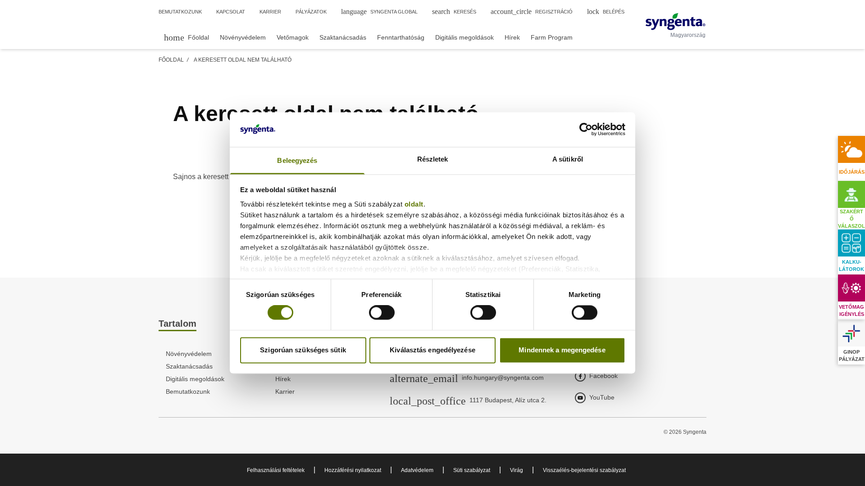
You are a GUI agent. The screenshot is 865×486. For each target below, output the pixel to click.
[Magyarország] (676, 22)
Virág (516, 470)
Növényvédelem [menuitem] (243, 37)
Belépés (605, 11)
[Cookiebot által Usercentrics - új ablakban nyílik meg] (585, 129)
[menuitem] (186, 37)
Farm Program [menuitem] (552, 37)
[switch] (382, 313)
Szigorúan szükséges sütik (303, 350)
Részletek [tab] (432, 159)
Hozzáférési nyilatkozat (352, 470)
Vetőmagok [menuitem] (293, 37)
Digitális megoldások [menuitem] (464, 37)
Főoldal (171, 60)
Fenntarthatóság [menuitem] (400, 37)
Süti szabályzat (471, 470)
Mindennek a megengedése (562, 350)
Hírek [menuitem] (512, 37)
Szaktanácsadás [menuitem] (342, 37)
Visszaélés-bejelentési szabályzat (584, 470)
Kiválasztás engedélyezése (432, 350)
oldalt (414, 204)
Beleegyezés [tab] (297, 160)
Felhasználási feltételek (276, 470)
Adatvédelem (417, 470)
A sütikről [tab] (567, 159)
